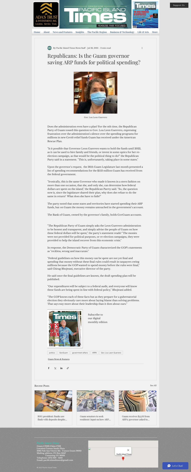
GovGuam (63, 353)
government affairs (80, 353)
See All (153, 385)
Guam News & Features (59, 359)
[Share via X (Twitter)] (55, 368)
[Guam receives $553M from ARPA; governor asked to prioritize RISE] (137, 401)
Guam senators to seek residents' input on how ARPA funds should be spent (95, 418)
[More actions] (142, 48)
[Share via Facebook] (48, 368)
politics (52, 353)
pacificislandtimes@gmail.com (58, 460)
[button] (179, 5)
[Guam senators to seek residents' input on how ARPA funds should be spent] (95, 401)
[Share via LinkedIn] (61, 368)
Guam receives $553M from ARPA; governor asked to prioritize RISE (136, 418)
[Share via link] (68, 368)
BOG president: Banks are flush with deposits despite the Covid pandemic (51, 418)
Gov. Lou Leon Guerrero (111, 353)
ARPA (94, 353)
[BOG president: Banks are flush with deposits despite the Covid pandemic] (53, 401)
